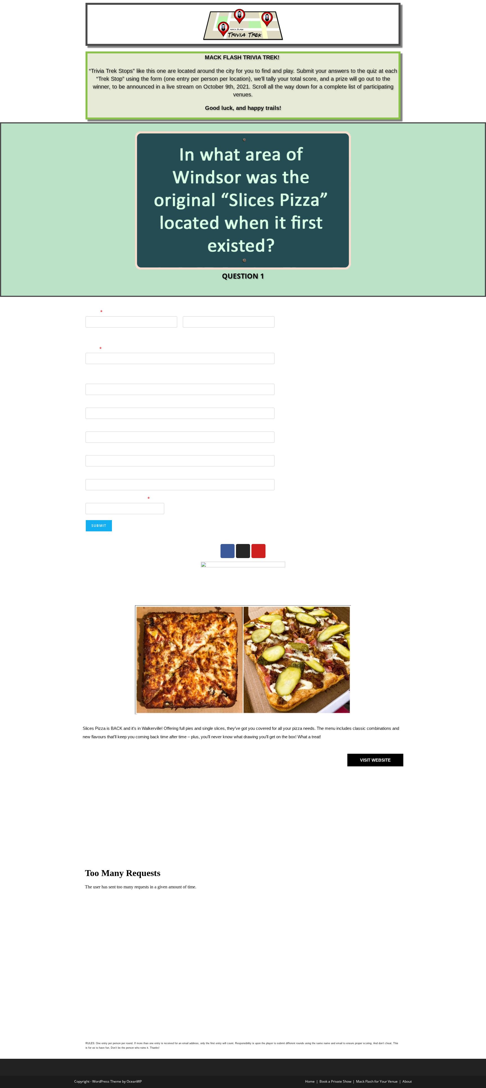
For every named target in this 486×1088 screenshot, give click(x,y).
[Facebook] (227, 551)
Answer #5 (97, 475)
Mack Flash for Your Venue (377, 1081)
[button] (88, 206)
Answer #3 (97, 427)
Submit (98, 525)
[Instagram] (243, 551)
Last (186, 331)
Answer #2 (97, 404)
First (89, 331)
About (407, 1081)
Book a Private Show (335, 1081)
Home (310, 1081)
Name (94, 312)
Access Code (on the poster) (118, 499)
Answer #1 (97, 380)
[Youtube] (258, 551)
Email (94, 349)
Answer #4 (97, 451)
